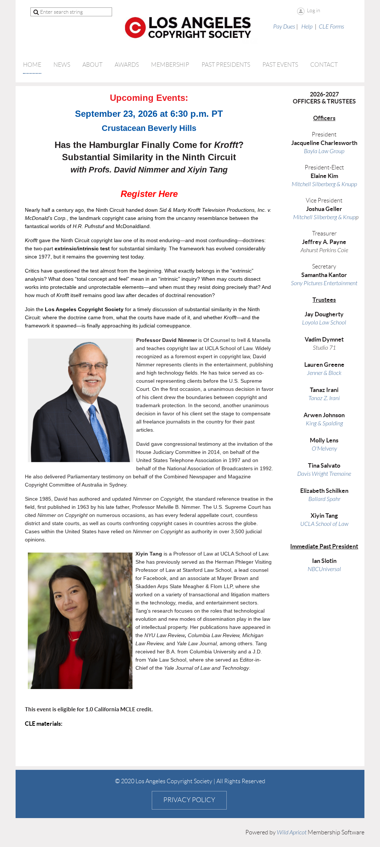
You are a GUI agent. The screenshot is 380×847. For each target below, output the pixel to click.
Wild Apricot (292, 832)
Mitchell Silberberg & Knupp (324, 184)
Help (306, 26)
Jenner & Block (324, 373)
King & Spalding (324, 423)
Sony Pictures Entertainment (324, 283)
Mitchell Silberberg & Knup (324, 217)
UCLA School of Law (324, 524)
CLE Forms (331, 26)
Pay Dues (284, 26)
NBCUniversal (324, 569)
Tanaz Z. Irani (324, 398)
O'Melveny (324, 448)
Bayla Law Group (324, 151)
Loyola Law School (324, 322)
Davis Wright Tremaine (324, 474)
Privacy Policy (189, 800)
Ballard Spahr (324, 499)
